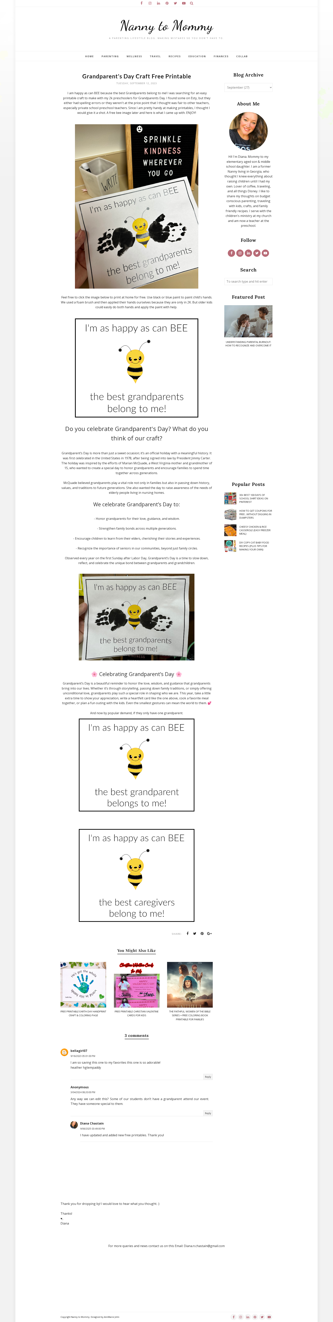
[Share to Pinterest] (202, 934)
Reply (208, 1076)
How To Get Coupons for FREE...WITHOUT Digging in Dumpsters (255, 514)
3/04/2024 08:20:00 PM (83, 1092)
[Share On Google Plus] (209, 934)
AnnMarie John (111, 1316)
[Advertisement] (248, 414)
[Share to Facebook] (187, 934)
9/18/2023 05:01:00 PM (83, 1056)
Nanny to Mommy (166, 25)
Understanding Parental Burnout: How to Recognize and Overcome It (248, 343)
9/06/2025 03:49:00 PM (92, 1128)
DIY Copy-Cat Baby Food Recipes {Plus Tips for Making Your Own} (254, 546)
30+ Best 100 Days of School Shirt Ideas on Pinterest (253, 498)
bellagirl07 (79, 1051)
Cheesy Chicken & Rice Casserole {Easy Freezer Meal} (255, 530)
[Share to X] (195, 934)
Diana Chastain (92, 1123)
